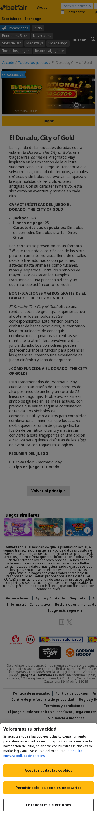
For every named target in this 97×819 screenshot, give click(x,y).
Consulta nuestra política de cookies (42, 753)
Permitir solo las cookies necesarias (48, 787)
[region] (48, 771)
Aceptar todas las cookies (48, 770)
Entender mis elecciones (48, 804)
